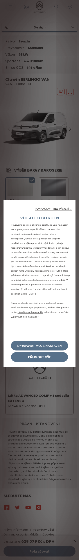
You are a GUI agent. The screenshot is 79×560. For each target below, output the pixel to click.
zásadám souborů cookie (30, 312)
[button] (53, 208)
